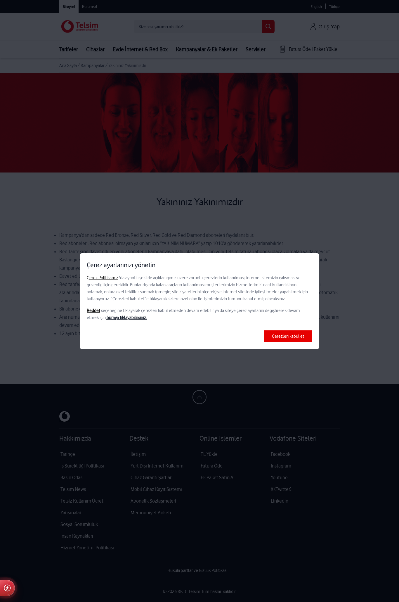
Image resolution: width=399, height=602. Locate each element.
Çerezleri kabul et (288, 336)
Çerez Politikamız (102, 277)
